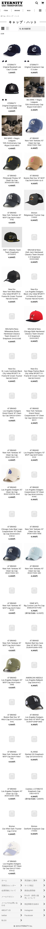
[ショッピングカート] (42, 3)
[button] (36, 3)
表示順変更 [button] (26, 29)
